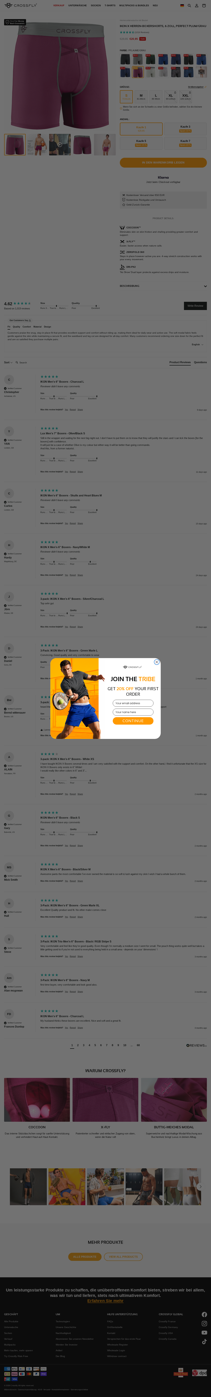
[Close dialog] (156, 662)
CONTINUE (133, 721)
